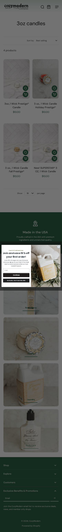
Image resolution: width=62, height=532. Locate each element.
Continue (16, 275)
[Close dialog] (58, 247)
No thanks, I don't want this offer (16, 280)
